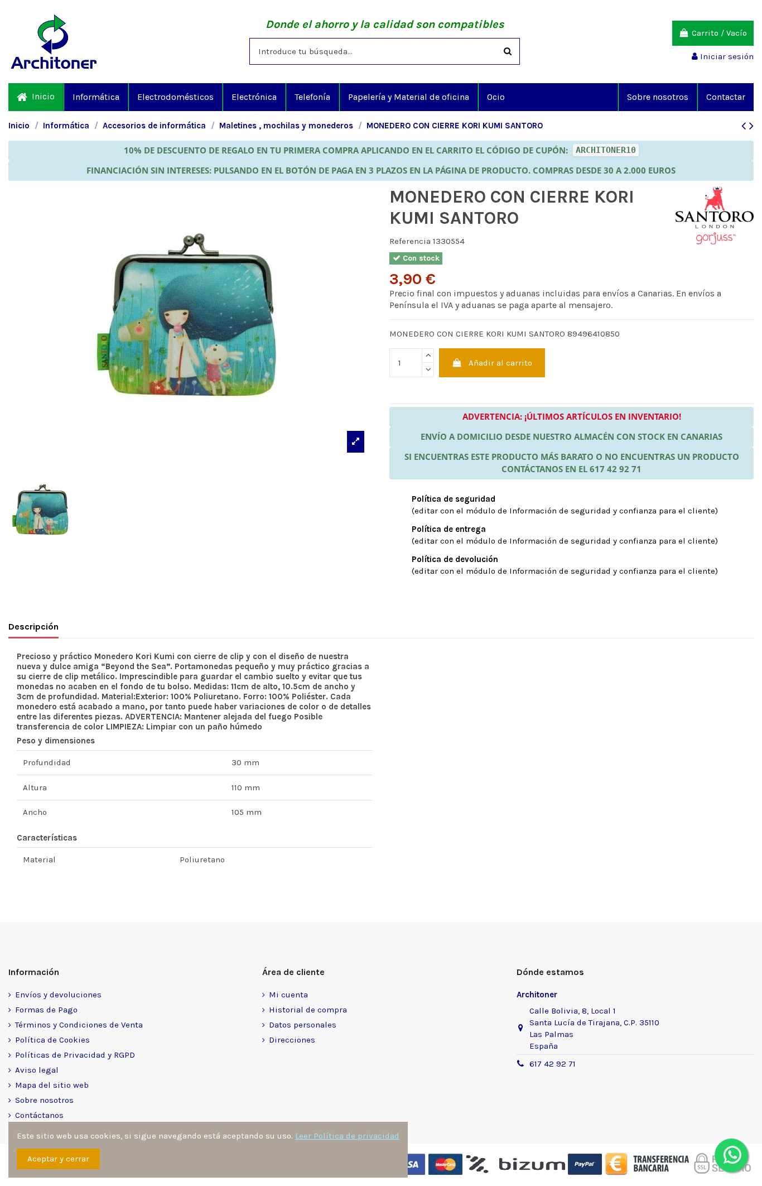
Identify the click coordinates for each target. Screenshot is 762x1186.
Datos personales (302, 1025)
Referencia (410, 241)
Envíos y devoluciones (58, 995)
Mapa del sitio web (52, 1085)
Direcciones (292, 1040)
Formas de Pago (46, 1010)
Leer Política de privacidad (347, 1136)
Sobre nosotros (44, 1100)
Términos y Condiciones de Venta (79, 1025)
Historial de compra (308, 1010)
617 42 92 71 (552, 1064)
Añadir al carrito (500, 363)
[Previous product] (745, 125)
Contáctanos (39, 1115)
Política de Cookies (52, 1040)
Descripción (33, 626)
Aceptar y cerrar (58, 1159)
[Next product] (751, 125)
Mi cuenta (288, 995)
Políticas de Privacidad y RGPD (75, 1055)
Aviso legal (37, 1070)
